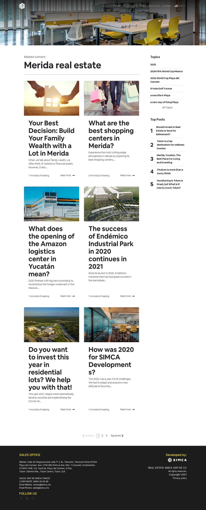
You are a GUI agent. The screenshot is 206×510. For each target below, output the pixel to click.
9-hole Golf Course (161, 88)
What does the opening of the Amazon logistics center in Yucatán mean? (51, 251)
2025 (153, 64)
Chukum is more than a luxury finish (170, 171)
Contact (167, 5)
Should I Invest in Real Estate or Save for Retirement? (168, 131)
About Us (154, 5)
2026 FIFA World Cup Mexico (166, 71)
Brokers (132, 5)
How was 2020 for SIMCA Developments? (111, 360)
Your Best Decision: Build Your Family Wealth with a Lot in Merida (51, 138)
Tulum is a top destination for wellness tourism (170, 145)
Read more (65, 175)
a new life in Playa (160, 95)
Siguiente (116, 435)
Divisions (118, 5)
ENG (180, 5)
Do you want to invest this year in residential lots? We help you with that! (50, 368)
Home (106, 5)
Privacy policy (180, 478)
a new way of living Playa (164, 102)
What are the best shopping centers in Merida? (111, 134)
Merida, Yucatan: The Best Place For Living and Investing (169, 159)
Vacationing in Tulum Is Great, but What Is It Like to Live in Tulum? (170, 184)
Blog (143, 5)
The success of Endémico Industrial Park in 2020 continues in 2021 (111, 247)
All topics (167, 107)
